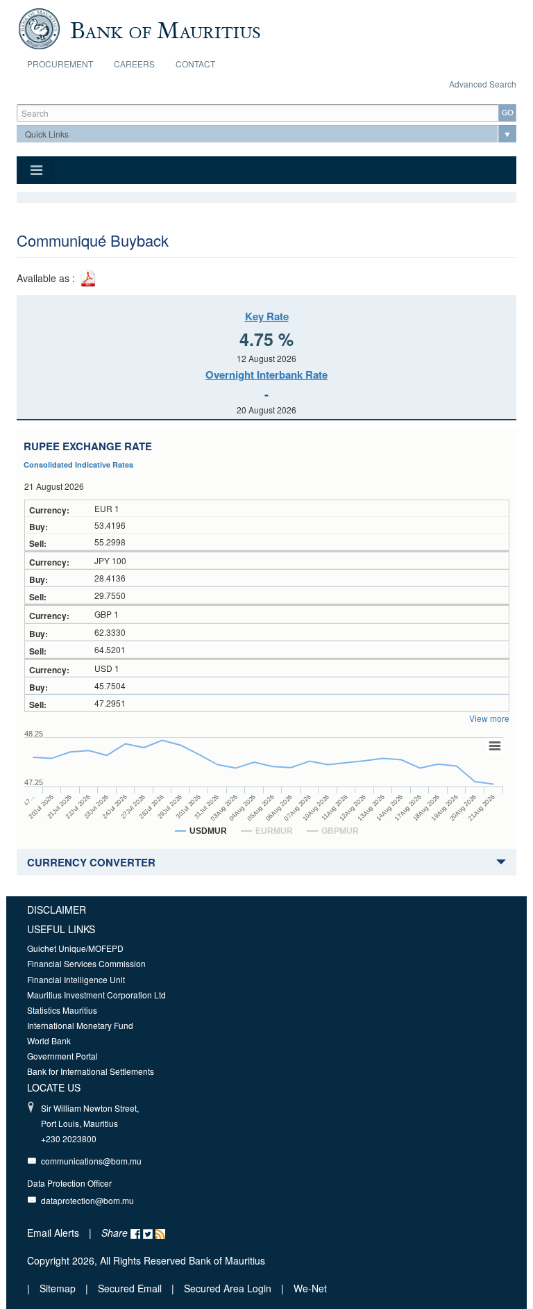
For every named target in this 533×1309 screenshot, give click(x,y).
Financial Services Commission (86, 963)
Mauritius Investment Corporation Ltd (96, 995)
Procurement (60, 63)
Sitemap (59, 1288)
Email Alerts (53, 1233)
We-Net (310, 1288)
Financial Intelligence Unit (76, 979)
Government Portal (62, 1056)
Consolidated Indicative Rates (78, 464)
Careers (134, 63)
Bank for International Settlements (90, 1071)
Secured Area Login (227, 1288)
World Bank (49, 1040)
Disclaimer (56, 909)
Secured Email (130, 1288)
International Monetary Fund (80, 1025)
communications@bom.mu (91, 1161)
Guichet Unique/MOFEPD (75, 948)
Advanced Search (482, 84)
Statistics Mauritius (62, 1010)
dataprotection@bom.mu (87, 1200)
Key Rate (267, 316)
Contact (195, 63)
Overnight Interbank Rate (266, 374)
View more (489, 718)
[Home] (139, 27)
